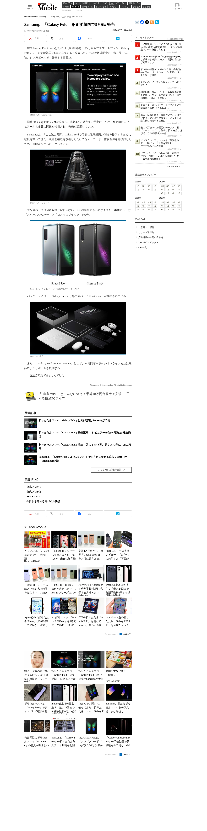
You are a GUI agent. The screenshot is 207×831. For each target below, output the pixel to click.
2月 (149, 190)
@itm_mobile (147, 21)
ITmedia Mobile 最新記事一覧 (152, 21)
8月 (138, 186)
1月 (155, 190)
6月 (149, 186)
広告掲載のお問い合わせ (150, 237)
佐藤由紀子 (117, 30)
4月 (138, 190)
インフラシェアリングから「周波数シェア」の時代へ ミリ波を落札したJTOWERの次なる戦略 (161, 143)
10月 (173, 186)
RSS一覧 (142, 247)
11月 (167, 186)
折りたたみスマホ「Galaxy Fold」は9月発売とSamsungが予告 (74, 420)
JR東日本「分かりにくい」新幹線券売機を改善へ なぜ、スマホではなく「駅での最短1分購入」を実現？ (161, 95)
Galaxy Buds (59, 296)
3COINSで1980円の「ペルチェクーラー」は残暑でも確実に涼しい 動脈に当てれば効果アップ (161, 59)
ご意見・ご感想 (146, 227)
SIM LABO (33, 496)
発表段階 (51, 210)
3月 (143, 190)
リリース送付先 (146, 232)
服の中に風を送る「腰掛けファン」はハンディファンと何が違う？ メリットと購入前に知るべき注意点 (161, 118)
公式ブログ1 (34, 486)
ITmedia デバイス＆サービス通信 (137, 21)
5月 (155, 186)
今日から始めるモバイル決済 (43, 501)
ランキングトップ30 (173, 166)
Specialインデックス (148, 242)
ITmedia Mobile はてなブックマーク (157, 21)
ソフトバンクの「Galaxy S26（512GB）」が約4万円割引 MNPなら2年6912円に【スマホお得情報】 (162, 156)
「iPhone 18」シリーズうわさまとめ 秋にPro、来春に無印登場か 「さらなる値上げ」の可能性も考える (161, 47)
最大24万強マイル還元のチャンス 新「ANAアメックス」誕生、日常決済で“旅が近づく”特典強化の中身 (162, 130)
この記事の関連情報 (109, 469)
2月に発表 (58, 121)
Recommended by (112, 634)
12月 (162, 186)
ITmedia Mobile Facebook (142, 21)
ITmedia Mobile (30, 17)
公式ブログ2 (34, 491)
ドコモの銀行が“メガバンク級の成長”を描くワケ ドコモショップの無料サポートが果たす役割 (161, 72)
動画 (33, 375)
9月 (179, 186)
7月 (143, 186)
